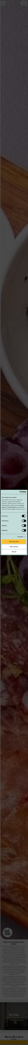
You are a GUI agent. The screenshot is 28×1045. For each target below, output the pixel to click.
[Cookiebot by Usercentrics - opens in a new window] (19, 492)
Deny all (14, 551)
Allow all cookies (14, 541)
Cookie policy (12, 507)
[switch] (24, 521)
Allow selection (14, 546)
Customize (20, 536)
